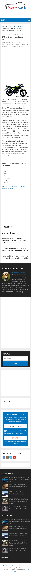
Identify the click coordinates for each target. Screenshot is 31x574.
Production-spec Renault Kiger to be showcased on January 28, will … (19, 480)
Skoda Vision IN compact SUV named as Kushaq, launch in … (18, 486)
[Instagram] (7, 457)
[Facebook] (4, 457)
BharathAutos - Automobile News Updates (15, 566)
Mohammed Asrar (9, 42)
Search (15, 363)
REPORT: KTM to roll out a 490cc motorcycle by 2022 (18, 507)
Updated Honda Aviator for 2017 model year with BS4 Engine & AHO (15, 249)
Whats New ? (6, 47)
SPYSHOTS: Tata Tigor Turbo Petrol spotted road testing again (18, 501)
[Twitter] (10, 457)
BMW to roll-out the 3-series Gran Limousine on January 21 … (19, 493)
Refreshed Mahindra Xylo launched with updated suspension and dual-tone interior (15, 240)
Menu (3, 20)
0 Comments (18, 47)
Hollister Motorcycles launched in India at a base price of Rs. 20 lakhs (15, 257)
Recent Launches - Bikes (17, 45)
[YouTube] (14, 457)
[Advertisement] (16, 14)
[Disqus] (15, 324)
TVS (26, 45)
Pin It (12, 226)
